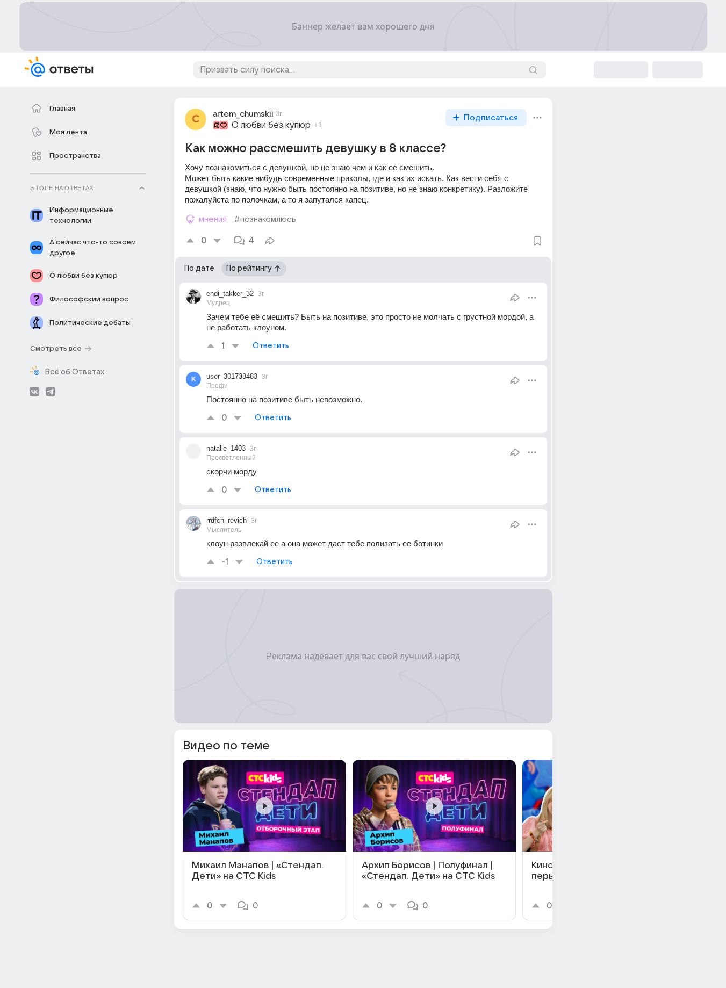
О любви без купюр (271, 125)
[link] (264, 840)
